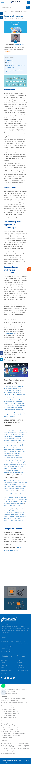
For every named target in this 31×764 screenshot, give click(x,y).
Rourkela (22, 445)
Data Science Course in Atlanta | (9, 707)
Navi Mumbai (11, 466)
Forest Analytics (8, 388)
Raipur (22, 466)
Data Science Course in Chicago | (9, 709)
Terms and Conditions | (7, 760)
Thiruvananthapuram (9, 449)
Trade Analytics (8, 401)
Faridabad (16, 457)
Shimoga (10, 447)
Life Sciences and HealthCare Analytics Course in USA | (14, 689)
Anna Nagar (6, 453)
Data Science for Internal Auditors (9, 693)
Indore (14, 461)
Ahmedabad (9, 429)
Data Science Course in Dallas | (8, 706)
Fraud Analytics (20, 405)
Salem (5, 468)
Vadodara (6, 470)
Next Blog (14, 604)
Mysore (20, 464)
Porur (19, 466)
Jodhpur (12, 440)
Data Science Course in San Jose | (9, 717)
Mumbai (16, 464)
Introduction (9, 60)
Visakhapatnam (7, 472)
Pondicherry (20, 444)
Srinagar (18, 447)
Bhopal (11, 430)
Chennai (6, 432)
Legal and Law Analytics (10, 407)
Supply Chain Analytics (20, 414)
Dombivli (24, 432)
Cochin (10, 432)
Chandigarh (6, 455)
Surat (8, 468)
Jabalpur (11, 438)
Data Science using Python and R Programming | (13, 698)
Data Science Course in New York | (9, 715)
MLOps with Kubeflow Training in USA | (10, 731)
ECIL (12, 457)
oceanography (8, 301)
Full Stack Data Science (6, 737)
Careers (3, 662)
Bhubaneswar (16, 430)
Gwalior (17, 436)
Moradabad (6, 444)
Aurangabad (20, 472)
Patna (15, 466)
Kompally (22, 462)
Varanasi (11, 470)
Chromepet (12, 455)
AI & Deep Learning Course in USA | (9, 700)
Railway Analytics (17, 401)
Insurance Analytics (14, 409)
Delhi (21, 510)
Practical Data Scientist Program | (9, 727)
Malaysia (20, 432)
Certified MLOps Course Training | (9, 729)
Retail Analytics (18, 413)
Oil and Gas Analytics (15, 398)
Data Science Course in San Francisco (10, 721)
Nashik (5, 466)
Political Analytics (9, 386)
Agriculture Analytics (9, 390)
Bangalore (6, 430)
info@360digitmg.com (9, 648)
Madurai (15, 442)
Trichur (5, 451)
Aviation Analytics (9, 413)
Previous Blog (17, 592)
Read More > (7, 51)
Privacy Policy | (17, 760)
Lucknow (6, 464)
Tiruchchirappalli (19, 449)
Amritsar (15, 429)
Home (5, 11)
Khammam (18, 440)
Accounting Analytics (9, 405)
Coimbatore (19, 455)
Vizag (23, 509)
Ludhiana (10, 442)
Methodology (9, 62)
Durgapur (6, 434)
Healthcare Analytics (9, 396)
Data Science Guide (22, 667)
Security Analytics (21, 399)
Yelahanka (14, 451)
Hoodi (10, 461)
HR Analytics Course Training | (8, 691)
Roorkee (17, 445)
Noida (11, 444)
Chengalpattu (23, 430)
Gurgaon (22, 459)
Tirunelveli (14, 472)
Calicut (19, 453)
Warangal (6, 510)
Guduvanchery (12, 459)
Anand (19, 429)
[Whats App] (3, 686)
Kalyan (18, 512)
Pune (24, 444)
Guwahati (6, 461)
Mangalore (11, 464)
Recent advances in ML (10, 333)
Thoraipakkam (13, 468)
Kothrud (6, 442)
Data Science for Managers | (8, 725)
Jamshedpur (7, 440)
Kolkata (17, 462)
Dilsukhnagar (7, 457)
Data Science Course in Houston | (9, 711)
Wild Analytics (17, 388)
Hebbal (21, 436)
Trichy (19, 468)
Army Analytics (20, 390)
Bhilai (11, 453)
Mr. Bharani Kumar (20, 44)
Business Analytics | (6, 704)
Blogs (18, 660)
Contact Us (4, 660)
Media (2, 667)
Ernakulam (11, 434)
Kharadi (10, 462)
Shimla (5, 447)
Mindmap (19, 662)
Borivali (15, 453)
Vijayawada (16, 470)
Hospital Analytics (20, 394)
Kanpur (5, 462)
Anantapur (24, 429)
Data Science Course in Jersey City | (10, 713)
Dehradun (14, 432)
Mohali (23, 442)
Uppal (22, 468)
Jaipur (17, 461)
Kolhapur (23, 440)
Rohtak (13, 445)
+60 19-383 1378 (7, 651)
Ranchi (9, 445)
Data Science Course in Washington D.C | (11, 719)
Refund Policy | (25, 760)
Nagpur (24, 464)
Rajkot (5, 445)
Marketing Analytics (9, 416)
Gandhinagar (21, 434)
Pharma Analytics (19, 411)
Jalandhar (16, 438)
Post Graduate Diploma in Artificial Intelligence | (12, 733)
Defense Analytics (9, 403)
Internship (4, 665)
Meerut (19, 442)
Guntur (18, 459)
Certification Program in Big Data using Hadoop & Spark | (15, 702)
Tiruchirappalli (15, 507)
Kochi (13, 462)
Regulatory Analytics (9, 399)
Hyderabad (6, 438)
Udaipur (10, 451)
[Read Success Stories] (29, 269)
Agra (5, 429)
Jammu (21, 438)
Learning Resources (22, 670)
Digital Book (20, 665)
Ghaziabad (6, 436)
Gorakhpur (12, 436)
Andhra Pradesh (21, 451)
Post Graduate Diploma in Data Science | (11, 735)
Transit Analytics (18, 386)
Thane (22, 447)
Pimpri (14, 444)
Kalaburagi (22, 461)
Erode (16, 434)
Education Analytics (19, 403)
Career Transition (6, 670)
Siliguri (14, 447)
